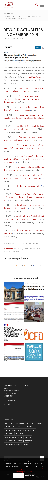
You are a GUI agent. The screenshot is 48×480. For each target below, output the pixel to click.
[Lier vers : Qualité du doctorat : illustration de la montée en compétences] (14, 312)
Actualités (8, 13)
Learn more (29, 476)
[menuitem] (35, 5)
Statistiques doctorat (25, 441)
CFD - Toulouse (20, 433)
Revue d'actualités (15, 39)
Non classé (27, 437)
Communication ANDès (29, 243)
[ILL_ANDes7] (24, 54)
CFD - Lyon (16, 426)
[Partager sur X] (16, 265)
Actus (6, 423)
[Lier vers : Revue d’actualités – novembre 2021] (34, 292)
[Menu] (41, 5)
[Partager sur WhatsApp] (24, 265)
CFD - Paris (31, 430)
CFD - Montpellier (10, 430)
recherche (15, 252)
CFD (28, 423)
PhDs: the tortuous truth (28, 186)
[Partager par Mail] (40, 265)
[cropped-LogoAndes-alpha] (20, 5)
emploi (26, 249)
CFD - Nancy (22, 430)
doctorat (18, 249)
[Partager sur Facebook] (8, 265)
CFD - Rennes (9, 433)
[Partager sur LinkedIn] (32, 265)
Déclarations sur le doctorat (13, 437)
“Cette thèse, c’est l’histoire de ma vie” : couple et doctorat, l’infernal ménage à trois (24, 197)
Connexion (8, 404)
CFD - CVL (8, 426)
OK (18, 476)
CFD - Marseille (27, 426)
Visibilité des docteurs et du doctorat (16, 444)
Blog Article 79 (20, 423)
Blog (6, 39)
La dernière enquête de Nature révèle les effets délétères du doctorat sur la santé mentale (24, 159)
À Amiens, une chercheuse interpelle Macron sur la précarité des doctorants (24, 99)
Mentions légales (10, 400)
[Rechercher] (35, 5)
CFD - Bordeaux (37, 423)
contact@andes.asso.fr (35, 77)
